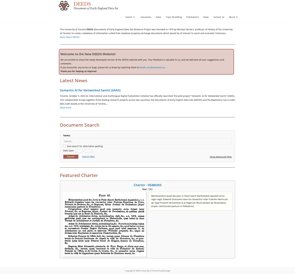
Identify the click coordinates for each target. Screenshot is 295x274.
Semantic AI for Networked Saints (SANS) (90, 90)
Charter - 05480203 (147, 185)
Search (70, 156)
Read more (65, 107)
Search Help (88, 156)
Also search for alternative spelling (85, 146)
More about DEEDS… (70, 37)
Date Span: (68, 150)
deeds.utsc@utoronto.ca (152, 67)
